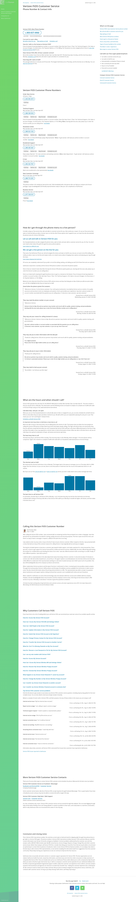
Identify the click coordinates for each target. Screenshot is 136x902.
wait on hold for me (52, 471)
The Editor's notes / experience (108, 46)
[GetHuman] (7, 2)
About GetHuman (5, 18)
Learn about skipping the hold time (32, 259)
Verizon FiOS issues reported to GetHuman (34, 751)
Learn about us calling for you (31, 246)
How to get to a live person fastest (109, 39)
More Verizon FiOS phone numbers (109, 36)
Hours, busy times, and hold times (109, 41)
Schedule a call (53, 41)
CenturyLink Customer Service (108, 83)
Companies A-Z (5, 16)
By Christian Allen (31, 530)
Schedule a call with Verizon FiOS (31, 419)
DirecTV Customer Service (107, 80)
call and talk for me (40, 471)
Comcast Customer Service (107, 78)
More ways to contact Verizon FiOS (109, 49)
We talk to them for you (29, 41)
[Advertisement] (59, 76)
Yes (80, 881)
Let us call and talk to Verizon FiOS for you (40, 239)
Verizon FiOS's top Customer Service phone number (114, 29)
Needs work (85, 881)
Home (2, 9)
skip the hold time (28, 63)
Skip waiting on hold (42, 41)
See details (47, 123)
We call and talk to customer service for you (111, 31)
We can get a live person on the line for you (40, 250)
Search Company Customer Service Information (8, 12)
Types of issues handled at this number (110, 44)
